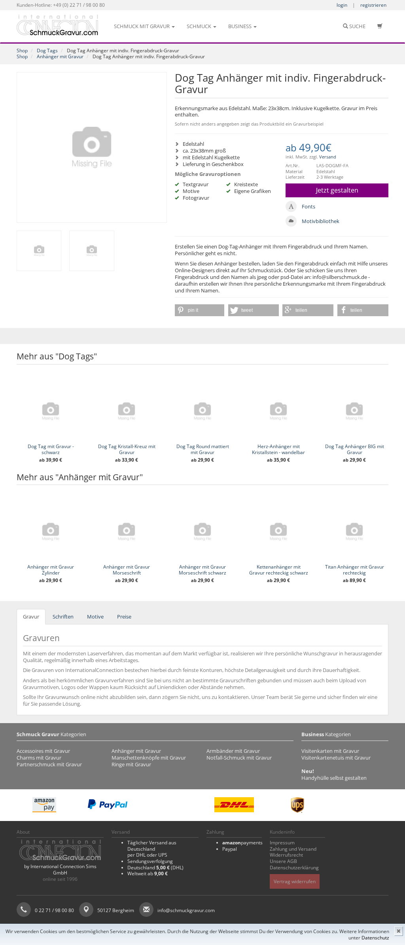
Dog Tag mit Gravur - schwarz (51, 449)
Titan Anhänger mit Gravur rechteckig (354, 569)
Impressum (282, 842)
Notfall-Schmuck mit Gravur (239, 757)
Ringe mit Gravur (131, 764)
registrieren (373, 5)
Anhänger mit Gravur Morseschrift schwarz (202, 569)
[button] (199, 310)
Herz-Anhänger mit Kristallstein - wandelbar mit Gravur (278, 452)
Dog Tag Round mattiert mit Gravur (202, 449)
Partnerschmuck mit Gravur (49, 764)
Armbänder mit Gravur (233, 750)
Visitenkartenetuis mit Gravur (336, 757)
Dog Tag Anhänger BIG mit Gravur (354, 449)
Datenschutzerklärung (294, 867)
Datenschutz (375, 937)
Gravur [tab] (31, 616)
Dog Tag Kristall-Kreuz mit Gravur (126, 449)
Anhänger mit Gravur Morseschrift (126, 569)
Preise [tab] (124, 616)
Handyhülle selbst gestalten (334, 777)
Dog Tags (47, 50)
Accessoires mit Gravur (43, 750)
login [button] (342, 5)
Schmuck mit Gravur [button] (142, 26)
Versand (327, 157)
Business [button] (240, 26)
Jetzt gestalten (337, 190)
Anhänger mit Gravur (60, 56)
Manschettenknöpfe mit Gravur (149, 757)
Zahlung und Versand (293, 849)
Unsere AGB (283, 861)
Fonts (308, 206)
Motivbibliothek (320, 221)
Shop (22, 50)
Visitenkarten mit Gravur (330, 750)
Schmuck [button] (199, 26)
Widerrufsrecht (286, 854)
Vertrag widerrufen (295, 881)
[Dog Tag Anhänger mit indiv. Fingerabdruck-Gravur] (92, 147)
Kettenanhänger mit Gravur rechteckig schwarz (278, 569)
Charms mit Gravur (39, 757)
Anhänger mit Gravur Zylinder (50, 569)
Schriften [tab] (63, 616)
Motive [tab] (95, 616)
